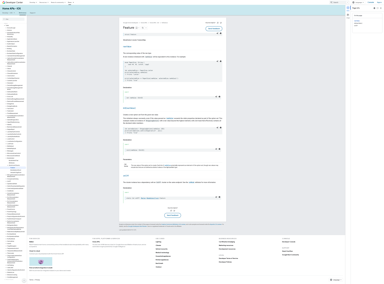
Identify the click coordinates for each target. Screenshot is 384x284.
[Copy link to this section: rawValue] (133, 47)
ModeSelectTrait (153, 198)
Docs (70, 2)
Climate (158, 245)
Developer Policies (225, 262)
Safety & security (162, 249)
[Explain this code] (217, 33)
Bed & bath (159, 263)
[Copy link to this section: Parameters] (134, 159)
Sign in (379, 2)
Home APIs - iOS (11, 8)
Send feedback (214, 29)
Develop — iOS (7, 13)
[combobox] (339, 2)
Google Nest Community (290, 255)
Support (32, 13)
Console (371, 2)
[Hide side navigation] (24, 280)
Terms (31, 280)
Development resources (227, 249)
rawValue (127, 46)
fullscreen (377, 8)
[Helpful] (217, 22)
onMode (191, 182)
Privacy (37, 280)
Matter (143, 198)
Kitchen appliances (162, 260)
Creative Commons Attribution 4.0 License (173, 224)
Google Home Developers (130, 22)
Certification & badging (227, 242)
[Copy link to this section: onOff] (131, 176)
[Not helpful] (220, 22)
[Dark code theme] (220, 33)
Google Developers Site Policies (137, 226)
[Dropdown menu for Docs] (74, 2)
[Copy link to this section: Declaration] (134, 87)
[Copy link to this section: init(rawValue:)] (138, 108)
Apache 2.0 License (215, 224)
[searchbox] (13, 19)
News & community (57, 2)
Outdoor (159, 267)
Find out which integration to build (40, 268)
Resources (43, 2)
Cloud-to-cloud (34, 251)
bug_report (374, 8)
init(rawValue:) (129, 108)
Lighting (158, 242)
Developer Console (288, 242)
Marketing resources (226, 245)
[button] (13, 25)
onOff (126, 176)
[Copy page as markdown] (143, 28)
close (381, 8)
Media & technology (162, 252)
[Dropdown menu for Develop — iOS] (14, 12)
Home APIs (144, 22)
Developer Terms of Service (228, 258)
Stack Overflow (287, 251)
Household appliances (163, 256)
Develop (32, 2)
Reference (22, 13)
